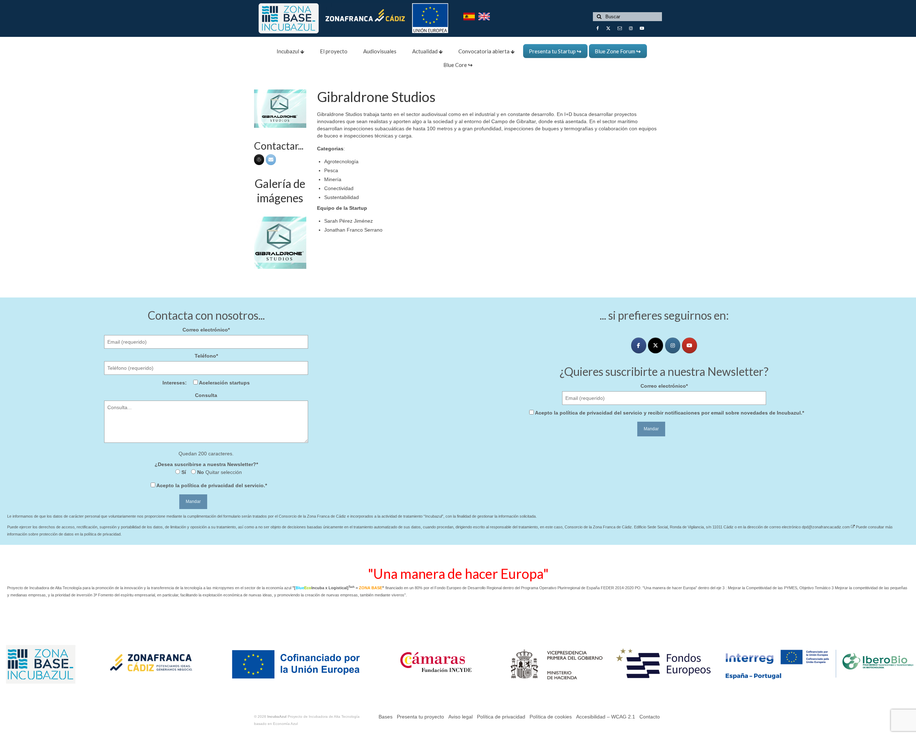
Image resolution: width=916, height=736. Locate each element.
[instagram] (672, 345)
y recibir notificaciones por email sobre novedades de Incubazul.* (669, 413)
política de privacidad (207, 485)
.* (211, 485)
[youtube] (689, 345)
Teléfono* (206, 356)
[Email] (271, 159)
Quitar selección (223, 472)
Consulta (206, 395)
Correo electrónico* (206, 330)
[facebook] (638, 345)
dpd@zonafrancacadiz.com (826, 527)
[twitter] (655, 345)
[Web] (259, 159)
